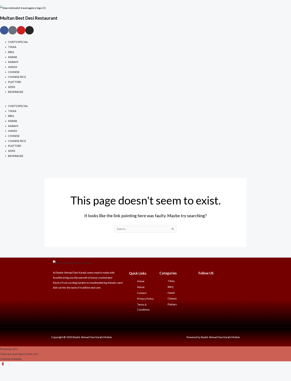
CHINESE (14, 71)
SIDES (11, 86)
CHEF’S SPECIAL (18, 41)
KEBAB (12, 57)
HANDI (12, 66)
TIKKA (12, 46)
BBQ (11, 51)
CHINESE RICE (17, 76)
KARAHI (13, 61)
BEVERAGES (15, 91)
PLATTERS (14, 81)
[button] (145, 100)
